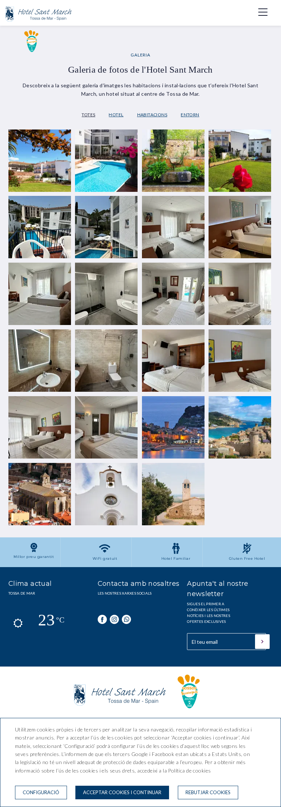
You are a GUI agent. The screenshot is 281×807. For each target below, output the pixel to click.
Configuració (41, 792)
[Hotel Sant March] (38, 23)
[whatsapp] (126, 619)
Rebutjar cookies (208, 792)
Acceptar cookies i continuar (122, 792)
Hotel (116, 114)
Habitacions (152, 114)
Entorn (190, 114)
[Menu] (259, 12)
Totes (88, 114)
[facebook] (102, 619)
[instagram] (114, 619)
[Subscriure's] (262, 641)
